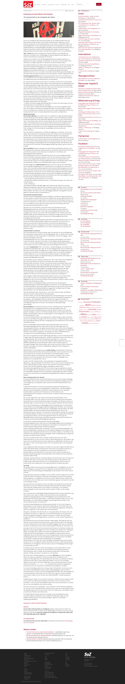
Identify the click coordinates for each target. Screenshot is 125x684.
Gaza (87, 309)
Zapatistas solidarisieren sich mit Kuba (89, 60)
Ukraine (98, 321)
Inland (25, 653)
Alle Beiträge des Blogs (87, 213)
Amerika (81, 302)
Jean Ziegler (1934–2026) (85, 174)
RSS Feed (67, 666)
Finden (99, 4)
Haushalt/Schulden (48, 664)
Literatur (84, 317)
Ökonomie (81, 318)
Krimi (66, 654)
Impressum (67, 664)
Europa (97, 307)
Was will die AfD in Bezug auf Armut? (91, 247)
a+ (119, 342)
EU (95, 307)
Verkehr (89, 323)
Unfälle (46, 659)
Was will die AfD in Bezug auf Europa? (91, 239)
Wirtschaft (96, 323)
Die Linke (87, 307)
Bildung (25, 654)
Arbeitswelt (96, 302)
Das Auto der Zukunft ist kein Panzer (91, 192)
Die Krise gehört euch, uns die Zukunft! (91, 189)
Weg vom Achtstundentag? (85, 92)
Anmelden (39, 681)
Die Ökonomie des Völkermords (89, 272)
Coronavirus (98, 305)
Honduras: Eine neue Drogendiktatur (88, 64)
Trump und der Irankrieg (85, 71)
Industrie (46, 666)
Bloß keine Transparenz (87, 206)
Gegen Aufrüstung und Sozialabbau (88, 35)
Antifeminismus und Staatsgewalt (87, 28)
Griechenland (92, 311)
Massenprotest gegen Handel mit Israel (89, 108)
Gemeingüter (47, 662)
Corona (93, 305)
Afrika (25, 668)
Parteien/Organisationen (50, 653)
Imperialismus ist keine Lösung (89, 210)
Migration (89, 317)
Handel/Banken (48, 663)
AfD (79, 302)
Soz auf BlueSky (85, 224)
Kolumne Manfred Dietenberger (51, 677)
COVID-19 (82, 307)
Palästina (85, 319)
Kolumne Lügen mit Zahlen (50, 676)
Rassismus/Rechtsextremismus (30, 661)
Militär (92, 317)
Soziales (25, 663)
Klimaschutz (89, 314)
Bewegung (47, 654)
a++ (120, 344)
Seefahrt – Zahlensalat (84, 67)
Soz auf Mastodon (86, 226)
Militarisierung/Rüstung (29, 658)
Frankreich (81, 309)
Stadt (25, 666)
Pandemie (89, 318)
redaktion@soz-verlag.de (92, 666)
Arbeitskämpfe (27, 676)
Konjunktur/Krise (48, 667)
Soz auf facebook (85, 221)
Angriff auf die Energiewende (88, 199)
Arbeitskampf (87, 302)
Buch (88, 304)
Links (66, 663)
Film (100, 307)
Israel (96, 311)
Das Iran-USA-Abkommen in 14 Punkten (89, 124)
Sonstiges (67, 658)
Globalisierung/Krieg (27, 10)
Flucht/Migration (27, 655)
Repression (26, 662)
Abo (66, 662)
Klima (83, 314)
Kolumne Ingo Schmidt (49, 675)
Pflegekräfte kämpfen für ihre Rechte (88, 32)
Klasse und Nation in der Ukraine (89, 286)
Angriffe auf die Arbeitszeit (85, 95)
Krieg (93, 314)
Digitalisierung (91, 307)
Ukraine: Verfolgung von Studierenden (91, 283)
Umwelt (85, 323)
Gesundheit (98, 309)
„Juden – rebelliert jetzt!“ (87, 269)
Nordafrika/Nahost (28, 672)
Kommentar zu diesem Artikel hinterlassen (35, 603)
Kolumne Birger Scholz (49, 672)
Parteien (93, 318)
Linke (80, 317)
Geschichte (92, 309)
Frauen (84, 309)
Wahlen (92, 323)
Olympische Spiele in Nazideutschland (89, 160)
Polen (96, 319)
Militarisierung (97, 317)
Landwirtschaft (98, 314)
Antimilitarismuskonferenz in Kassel (88, 20)
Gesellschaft (26, 657)
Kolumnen (47, 671)
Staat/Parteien (27, 665)
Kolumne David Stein (49, 673)
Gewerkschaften (84, 312)
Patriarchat (26, 659)
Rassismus (90, 320)
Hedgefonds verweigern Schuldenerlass (91, 290)
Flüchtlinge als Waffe (86, 196)
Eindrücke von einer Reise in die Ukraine (38, 14)
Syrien (94, 320)
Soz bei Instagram (85, 222)
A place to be (84, 203)
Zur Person (67, 659)
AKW (46, 657)
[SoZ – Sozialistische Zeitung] (28, 5)
